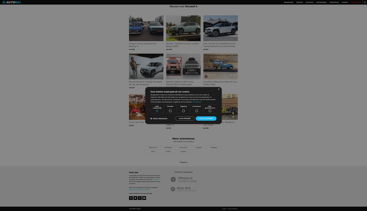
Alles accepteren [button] (206, 118)
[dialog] (183, 105)
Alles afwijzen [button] (185, 118)
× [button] (218, 89)
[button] (159, 119)
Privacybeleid (196, 102)
